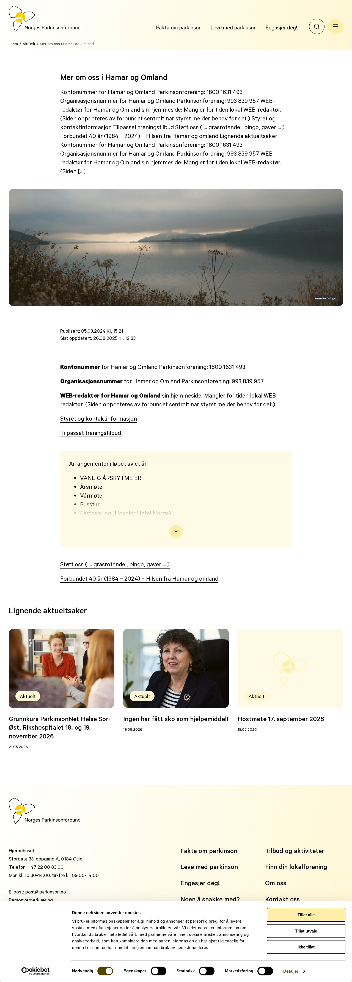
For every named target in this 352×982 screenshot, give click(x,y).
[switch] (158, 971)
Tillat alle (306, 914)
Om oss (275, 883)
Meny (335, 26)
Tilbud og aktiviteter (294, 851)
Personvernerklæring (31, 900)
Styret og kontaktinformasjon (98, 418)
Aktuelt (29, 43)
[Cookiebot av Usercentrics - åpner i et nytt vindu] (36, 971)
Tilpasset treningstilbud (90, 432)
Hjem (13, 43)
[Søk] (316, 26)
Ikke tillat (306, 947)
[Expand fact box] (176, 531)
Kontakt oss (282, 899)
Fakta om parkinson (179, 27)
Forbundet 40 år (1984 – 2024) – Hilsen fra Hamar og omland (139, 578)
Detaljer (290, 971)
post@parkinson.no (45, 892)
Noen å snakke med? (210, 899)
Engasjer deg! (281, 27)
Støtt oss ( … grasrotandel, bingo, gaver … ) (115, 564)
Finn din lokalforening (296, 867)
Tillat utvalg (306, 931)
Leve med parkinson (233, 27)
